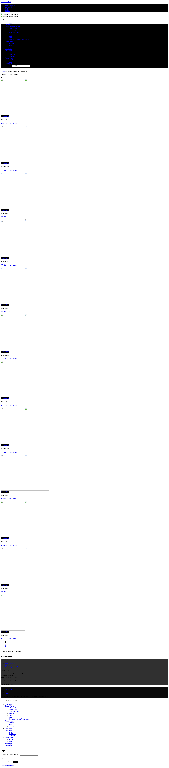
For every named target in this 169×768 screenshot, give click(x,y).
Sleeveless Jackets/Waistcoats (19, 39)
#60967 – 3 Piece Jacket (9, 170)
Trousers (12, 47)
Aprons (11, 52)
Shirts (10, 45)
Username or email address (10, 754)
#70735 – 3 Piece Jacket (9, 358)
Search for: (8, 65)
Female (11, 60)
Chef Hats (12, 56)
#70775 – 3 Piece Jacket (9, 405)
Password (4, 758)
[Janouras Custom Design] (10, 15)
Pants (10, 36)
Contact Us (8, 7)
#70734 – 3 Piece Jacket (9, 312)
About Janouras (10, 5)
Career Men (9, 41)
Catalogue (8, 63)
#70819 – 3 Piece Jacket (9, 499)
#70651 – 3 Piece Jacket (9, 217)
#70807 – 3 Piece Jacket (9, 452)
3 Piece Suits (13, 30)
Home (3, 71)
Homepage (8, 24)
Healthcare (8, 49)
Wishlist (7, 11)
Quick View (5, 116)
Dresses (11, 34)
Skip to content (6, 2)
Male (10, 62)
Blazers (11, 43)
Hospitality (8, 50)
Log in (15, 762)
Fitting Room (9, 58)
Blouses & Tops (14, 32)
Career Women (10, 26)
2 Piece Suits (13, 28)
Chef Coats (12, 54)
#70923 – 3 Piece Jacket (9, 639)
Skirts (11, 37)
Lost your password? (8, 765)
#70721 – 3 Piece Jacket (9, 265)
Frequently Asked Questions (14, 667)
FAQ (6, 9)
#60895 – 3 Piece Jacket (9, 123)
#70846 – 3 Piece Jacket (9, 545)
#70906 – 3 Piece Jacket (9, 592)
